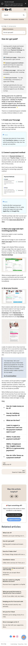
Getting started (12, 26)
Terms (25, 644)
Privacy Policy (20, 644)
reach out (22, 396)
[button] (25, 9)
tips (9, 19)
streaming (21, 19)
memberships (14, 19)
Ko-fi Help (4, 26)
